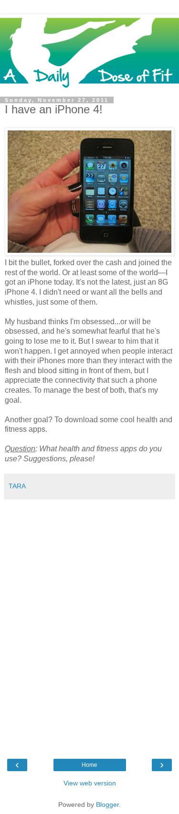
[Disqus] (89, 623)
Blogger (107, 804)
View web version (89, 783)
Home (89, 765)
